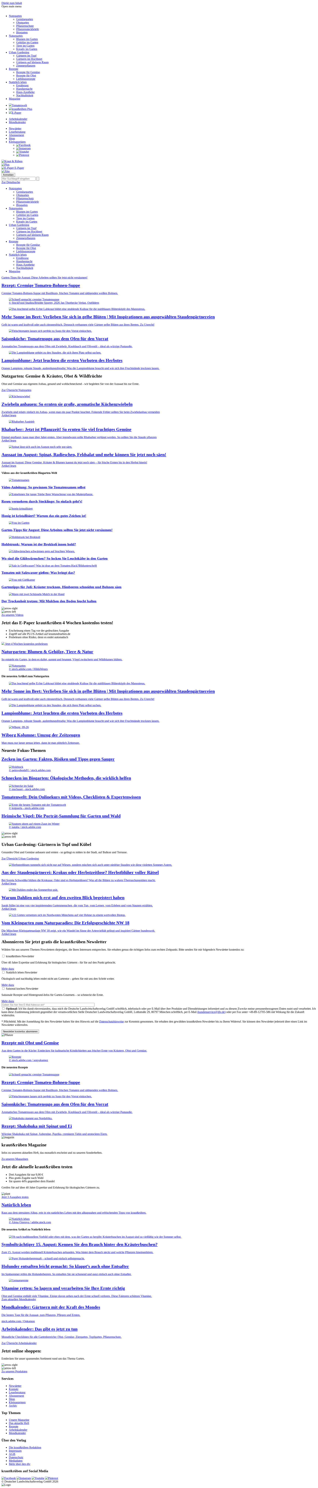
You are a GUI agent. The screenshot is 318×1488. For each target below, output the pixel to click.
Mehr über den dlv (19, 1464)
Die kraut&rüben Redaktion (25, 1447)
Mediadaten (15, 1460)
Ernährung (22, 85)
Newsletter (15, 128)
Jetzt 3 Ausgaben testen (15, 1197)
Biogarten (22, 32)
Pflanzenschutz (25, 25)
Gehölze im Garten (27, 42)
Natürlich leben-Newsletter (21, 972)
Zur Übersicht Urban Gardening (20, 858)
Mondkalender (17, 122)
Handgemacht (24, 88)
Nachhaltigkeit (24, 95)
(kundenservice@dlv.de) (211, 1012)
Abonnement (16, 135)
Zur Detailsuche (10, 182)
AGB (12, 1454)
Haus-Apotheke (25, 92)
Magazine (14, 98)
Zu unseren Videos (12, 615)
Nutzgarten (15, 15)
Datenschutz (16, 1457)
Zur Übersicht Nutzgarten (16, 390)
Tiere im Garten (25, 45)
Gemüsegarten (24, 19)
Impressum (15, 1450)
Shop (12, 138)
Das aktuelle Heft (19, 1423)
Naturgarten (16, 35)
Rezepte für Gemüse (28, 72)
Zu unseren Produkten (14, 1371)
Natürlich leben (18, 82)
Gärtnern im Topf (26, 55)
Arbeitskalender (18, 119)
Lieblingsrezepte (25, 78)
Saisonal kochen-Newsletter (22, 988)
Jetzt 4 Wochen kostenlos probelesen (26, 643)
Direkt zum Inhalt (11, 3)
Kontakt (13, 1389)
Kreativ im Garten (26, 49)
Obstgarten (22, 22)
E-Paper (16, 112)
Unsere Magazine (19, 1419)
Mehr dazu (7, 968)
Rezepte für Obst (26, 75)
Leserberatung (17, 131)
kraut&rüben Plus (22, 109)
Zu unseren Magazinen (14, 1159)
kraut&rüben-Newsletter (20, 956)
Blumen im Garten (27, 39)
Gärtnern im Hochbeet (29, 59)
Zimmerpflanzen (25, 65)
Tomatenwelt (19, 105)
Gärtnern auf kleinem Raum (32, 62)
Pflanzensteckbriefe (27, 29)
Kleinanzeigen (17, 141)
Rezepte (13, 68)
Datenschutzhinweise (111, 1021)
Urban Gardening (19, 52)
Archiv (13, 1405)
